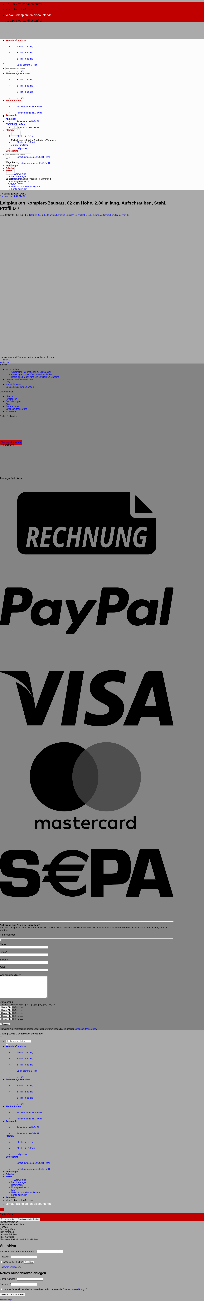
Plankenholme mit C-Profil (29, 113)
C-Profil (20, 71)
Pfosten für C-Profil (26, 142)
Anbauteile (11, 115)
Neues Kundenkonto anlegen (12, 1294)
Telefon (3, 967)
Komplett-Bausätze (16, 40)
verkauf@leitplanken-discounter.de (29, 15)
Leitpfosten (22, 148)
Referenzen (17, 179)
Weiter (4, 362)
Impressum (11, 411)
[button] (11, 119)
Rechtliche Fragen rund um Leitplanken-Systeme (35, 377)
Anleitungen (12, 1171)
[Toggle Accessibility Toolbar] (2, 1209)
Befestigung (12, 151)
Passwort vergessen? (10, 1267)
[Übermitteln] (7, 158)
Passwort (5, 1257)
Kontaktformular (19, 189)
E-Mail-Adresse (8, 1279)
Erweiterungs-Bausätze (18, 73)
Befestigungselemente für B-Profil (33, 157)
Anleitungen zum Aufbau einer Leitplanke (31, 374)
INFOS (9, 1176)
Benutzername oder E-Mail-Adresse (18, 1251)
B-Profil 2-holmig (25, 52)
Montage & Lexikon (20, 181)
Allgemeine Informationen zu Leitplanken (31, 372)
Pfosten (10, 130)
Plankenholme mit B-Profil (29, 106)
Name (3, 944)
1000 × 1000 (35, 215)
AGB (8, 404)
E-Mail (4, 959)
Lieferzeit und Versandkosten (25, 186)
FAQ (13, 184)
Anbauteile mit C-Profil (28, 127)
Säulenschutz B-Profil (27, 65)
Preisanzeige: (12, 196)
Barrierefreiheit (13, 406)
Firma (3, 952)
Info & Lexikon (13, 369)
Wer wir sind (20, 174)
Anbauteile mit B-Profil (28, 121)
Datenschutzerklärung (16, 409)
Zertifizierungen (19, 176)
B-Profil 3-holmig (25, 59)
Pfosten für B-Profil (26, 136)
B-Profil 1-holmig (25, 46)
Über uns (10, 396)
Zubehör (10, 1174)
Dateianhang (6, 1002)
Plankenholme (13, 100)
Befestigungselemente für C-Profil (33, 163)
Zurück (5, 359)
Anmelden (29, 1262)
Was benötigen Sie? (10, 975)
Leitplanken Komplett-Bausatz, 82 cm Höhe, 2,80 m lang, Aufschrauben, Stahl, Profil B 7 (87, 215)
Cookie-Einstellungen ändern (20, 387)
